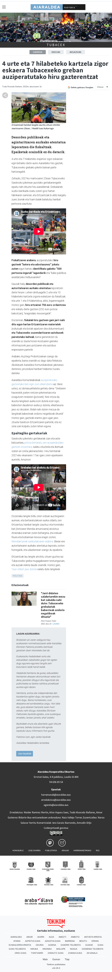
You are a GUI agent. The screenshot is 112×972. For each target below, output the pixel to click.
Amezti (62, 937)
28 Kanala (92, 953)
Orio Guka (20, 953)
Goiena (52, 945)
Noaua (73, 949)
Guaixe (89, 945)
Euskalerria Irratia (20, 945)
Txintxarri (37, 953)
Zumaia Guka (75, 953)
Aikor (29, 937)
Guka (100, 945)
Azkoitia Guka (52, 941)
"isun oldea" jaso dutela (24, 569)
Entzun (100, 87)
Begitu (83, 941)
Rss (97, 850)
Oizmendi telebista (92, 949)
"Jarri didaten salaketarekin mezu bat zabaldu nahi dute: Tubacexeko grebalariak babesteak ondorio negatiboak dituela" (53, 604)
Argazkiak (75, 52)
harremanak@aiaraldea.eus (56, 794)
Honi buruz (18, 850)
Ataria (16, 941)
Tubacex (56, 45)
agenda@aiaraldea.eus (56, 805)
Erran (95, 941)
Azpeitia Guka (32, 941)
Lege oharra (34, 850)
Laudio (55, 624)
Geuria (39, 945)
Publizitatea (51, 850)
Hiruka (34, 949)
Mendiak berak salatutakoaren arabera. (33, 541)
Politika (17, 576)
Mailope (60, 949)
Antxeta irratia (93, 937)
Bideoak (56, 52)
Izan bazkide (24, 753)
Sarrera (37, 52)
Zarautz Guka (55, 953)
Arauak (65, 850)
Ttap (67, 959)
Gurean (56, 959)
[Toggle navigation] (4, 6)
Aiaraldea (16, 937)
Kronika (47, 949)
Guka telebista (17, 949)
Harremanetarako (82, 850)
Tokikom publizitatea (56, 964)
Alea (51, 937)
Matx (45, 959)
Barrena (70, 941)
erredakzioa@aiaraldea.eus (56, 799)
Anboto (75, 937)
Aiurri (40, 937)
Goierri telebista (71, 945)
